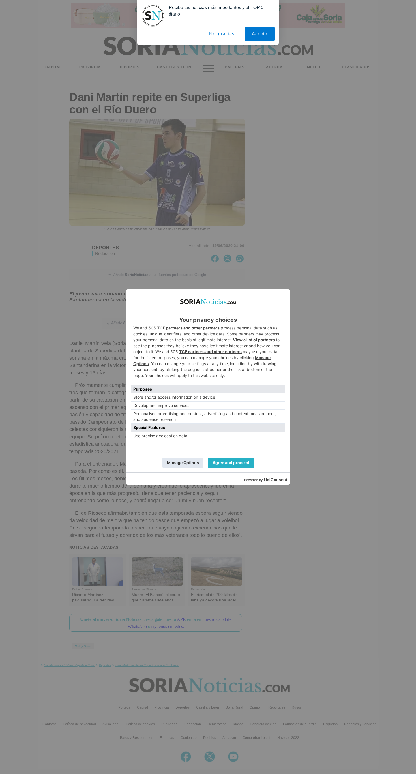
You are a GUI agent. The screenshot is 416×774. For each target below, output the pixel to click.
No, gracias (222, 33)
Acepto (259, 33)
